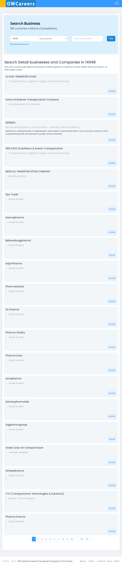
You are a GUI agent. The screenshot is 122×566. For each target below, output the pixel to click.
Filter (111, 38)
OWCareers (22, 561)
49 (81, 539)
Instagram (55, 561)
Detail (112, 91)
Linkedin (33, 561)
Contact (101, 561)
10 (72, 539)
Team (91, 561)
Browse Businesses (19, 44)
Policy (109, 561)
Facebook (43, 561)
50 (87, 539)
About (83, 561)
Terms (117, 561)
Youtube (68, 561)
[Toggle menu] (116, 3)
